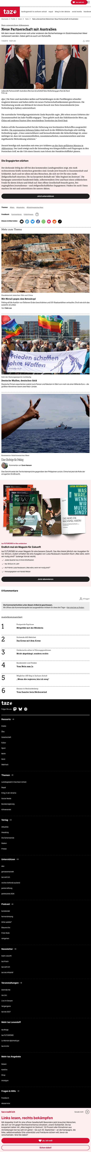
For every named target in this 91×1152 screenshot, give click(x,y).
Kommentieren (16, 215)
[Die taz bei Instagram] (25, 710)
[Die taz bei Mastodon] (15, 710)
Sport (3, 748)
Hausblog (5, 832)
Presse (4, 849)
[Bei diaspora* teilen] (49, 222)
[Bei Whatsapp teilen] (43, 222)
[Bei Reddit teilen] (54, 222)
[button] (88, 2)
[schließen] (87, 1112)
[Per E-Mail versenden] (22, 222)
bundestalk (5, 911)
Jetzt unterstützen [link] (45, 196)
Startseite (4, 19)
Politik (13, 19)
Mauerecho (5, 928)
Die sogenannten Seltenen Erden (24, 130)
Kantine (4, 1070)
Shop (3, 1075)
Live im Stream (7, 1001)
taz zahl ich (5, 877)
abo (2, 866)
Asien (20, 19)
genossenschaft (7, 872)
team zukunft (6, 956)
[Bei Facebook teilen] (38, 222)
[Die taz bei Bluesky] (20, 710)
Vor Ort (4, 995)
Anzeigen (5, 1081)
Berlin (3, 754)
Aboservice (5, 1103)
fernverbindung (7, 916)
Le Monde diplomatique (10, 1041)
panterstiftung (6, 888)
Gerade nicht (79, 1112)
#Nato (12, 208)
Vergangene (6, 1006)
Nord (3, 759)
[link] (34, 12)
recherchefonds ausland (10, 883)
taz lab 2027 (6, 1012)
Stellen (4, 843)
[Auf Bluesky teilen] (32, 222)
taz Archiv (5, 1046)
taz (6, 703)
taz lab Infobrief (7, 972)
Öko (3, 732)
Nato (27, 19)
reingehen (5, 939)
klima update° (6, 922)
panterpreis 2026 (7, 894)
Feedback (5, 1098)
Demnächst (5, 990)
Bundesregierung (7, 804)
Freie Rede (5, 933)
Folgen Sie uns (6, 709)
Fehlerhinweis (29, 215)
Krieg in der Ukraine (8, 793)
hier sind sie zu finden (75, 607)
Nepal (3, 787)
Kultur (3, 743)
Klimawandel (6, 809)
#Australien (20, 208)
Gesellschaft (6, 737)
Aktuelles (4, 827)
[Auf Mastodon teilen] (27, 222)
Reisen (4, 1064)
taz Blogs (4, 1030)
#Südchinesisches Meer (35, 208)
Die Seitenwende (7, 838)
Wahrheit (4, 765)
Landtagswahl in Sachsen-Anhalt (13, 782)
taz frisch (5, 961)
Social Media (6, 798)
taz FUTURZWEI (7, 1035)
